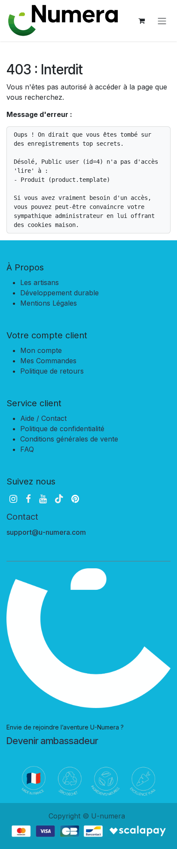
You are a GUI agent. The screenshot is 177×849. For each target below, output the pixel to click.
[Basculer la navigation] (162, 21)
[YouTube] (43, 499)
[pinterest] (75, 499)
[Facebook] (28, 499)
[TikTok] (58, 499)
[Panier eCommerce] (141, 20)
